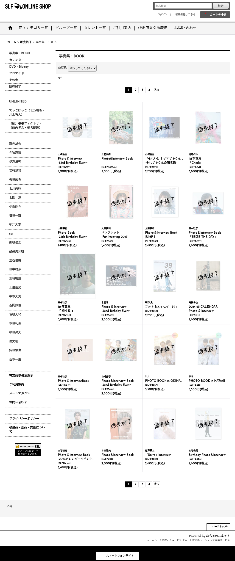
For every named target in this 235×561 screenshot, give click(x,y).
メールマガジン (19, 393)
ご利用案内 (16, 384)
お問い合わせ (18, 402)
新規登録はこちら (185, 15)
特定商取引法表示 (21, 375)
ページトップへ (221, 526)
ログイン (162, 15)
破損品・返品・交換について (27, 429)
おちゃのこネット (218, 536)
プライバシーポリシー (24, 418)
